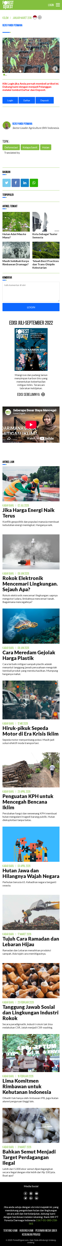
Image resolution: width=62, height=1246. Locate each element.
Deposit (45, 100)
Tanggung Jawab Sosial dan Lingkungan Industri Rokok (30, 1012)
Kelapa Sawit (30, 147)
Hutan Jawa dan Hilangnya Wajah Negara (30, 873)
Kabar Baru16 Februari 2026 (17, 1076)
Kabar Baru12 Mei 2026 (15, 723)
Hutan (45, 147)
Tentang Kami (10, 1230)
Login (10, 100)
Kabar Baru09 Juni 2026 (15, 573)
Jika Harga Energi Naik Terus (28, 513)
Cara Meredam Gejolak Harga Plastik (28, 655)
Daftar (26, 100)
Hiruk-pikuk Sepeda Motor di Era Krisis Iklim (30, 731)
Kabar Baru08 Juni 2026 (15, 648)
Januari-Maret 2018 (22, 17)
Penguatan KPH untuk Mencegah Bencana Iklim (27, 801)
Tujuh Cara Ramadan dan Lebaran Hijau (30, 941)
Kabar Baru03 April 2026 (16, 866)
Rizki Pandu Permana (12, 25)
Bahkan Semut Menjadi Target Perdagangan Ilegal (29, 1157)
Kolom (5, 17)
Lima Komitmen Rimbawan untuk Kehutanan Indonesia (26, 1086)
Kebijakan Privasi (31, 1234)
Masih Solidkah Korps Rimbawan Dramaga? (15, 262)
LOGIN (51, 5)
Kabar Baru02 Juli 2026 (15, 505)
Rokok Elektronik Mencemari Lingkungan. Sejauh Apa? (30, 583)
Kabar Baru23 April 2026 (16, 791)
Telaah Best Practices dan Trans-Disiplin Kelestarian (45, 264)
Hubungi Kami (26, 1230)
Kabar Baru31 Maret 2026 (16, 1147)
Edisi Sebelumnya (28, 394)
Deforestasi (11, 147)
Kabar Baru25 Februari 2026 (18, 1002)
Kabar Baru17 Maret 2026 (16, 934)
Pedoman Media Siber (46, 1230)
